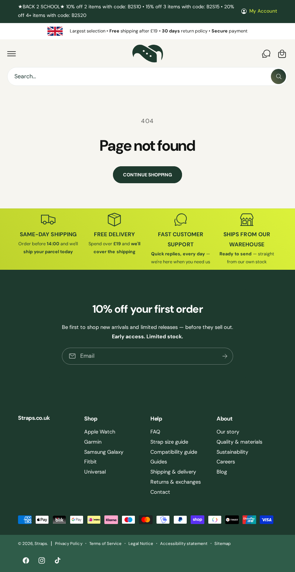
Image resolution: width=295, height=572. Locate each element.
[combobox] (147, 76)
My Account (263, 11)
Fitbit (90, 461)
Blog (222, 471)
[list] (147, 31)
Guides (158, 461)
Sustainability (232, 452)
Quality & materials (239, 442)
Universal (95, 471)
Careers (226, 461)
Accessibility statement (184, 543)
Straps (41, 543)
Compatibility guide (173, 452)
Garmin (92, 442)
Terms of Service (105, 543)
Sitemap (222, 543)
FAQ (155, 431)
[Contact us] (266, 54)
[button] (11, 54)
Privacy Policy (68, 543)
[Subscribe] (225, 355)
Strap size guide (169, 442)
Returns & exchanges (175, 482)
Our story (228, 431)
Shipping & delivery (173, 471)
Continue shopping (147, 175)
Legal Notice (140, 543)
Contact (160, 492)
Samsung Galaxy (103, 452)
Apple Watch (99, 431)
